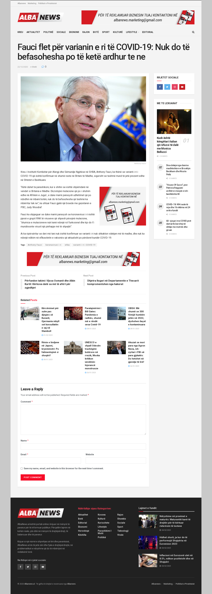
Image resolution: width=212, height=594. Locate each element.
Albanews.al (29, 584)
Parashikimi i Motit (104, 532)
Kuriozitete (103, 523)
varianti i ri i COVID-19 (84, 245)
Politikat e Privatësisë (47, 3)
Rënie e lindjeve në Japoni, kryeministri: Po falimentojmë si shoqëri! (50, 349)
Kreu (20, 32)
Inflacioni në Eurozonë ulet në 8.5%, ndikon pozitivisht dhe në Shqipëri (177, 558)
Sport (106, 32)
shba (67, 245)
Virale (120, 535)
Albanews (22, 3)
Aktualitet (33, 32)
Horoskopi (83, 531)
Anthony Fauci (35, 245)
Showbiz (121, 518)
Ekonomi (74, 32)
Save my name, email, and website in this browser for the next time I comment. (64, 468)
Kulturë (118, 32)
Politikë (48, 32)
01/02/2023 (47, 335)
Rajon (86, 32)
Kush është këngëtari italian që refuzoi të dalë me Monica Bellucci (168, 145)
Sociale (61, 32)
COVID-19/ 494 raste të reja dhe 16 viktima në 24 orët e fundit (178, 207)
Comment (27, 401)
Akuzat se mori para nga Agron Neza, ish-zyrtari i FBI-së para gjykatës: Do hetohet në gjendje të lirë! (136, 352)
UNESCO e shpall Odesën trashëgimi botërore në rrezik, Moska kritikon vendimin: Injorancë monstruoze (93, 355)
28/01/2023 (91, 329)
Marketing (32, 3)
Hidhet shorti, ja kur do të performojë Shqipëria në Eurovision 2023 (173, 540)
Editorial (147, 32)
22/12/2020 (23, 67)
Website (90, 454)
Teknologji (123, 531)
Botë (96, 32)
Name (25, 440)
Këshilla (82, 535)
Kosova (102, 514)
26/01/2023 (91, 373)
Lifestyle (131, 32)
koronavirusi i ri (53, 245)
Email (24, 454)
